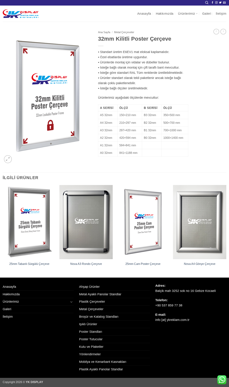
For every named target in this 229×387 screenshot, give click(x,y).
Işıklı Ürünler (88, 324)
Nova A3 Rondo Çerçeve (86, 263)
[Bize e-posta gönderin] (224, 2)
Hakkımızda (165, 13)
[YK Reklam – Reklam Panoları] (20, 13)
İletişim (221, 13)
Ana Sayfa (104, 32)
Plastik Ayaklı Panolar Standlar (101, 369)
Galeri (206, 13)
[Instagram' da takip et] (216, 2)
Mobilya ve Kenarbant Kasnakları (102, 362)
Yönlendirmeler (90, 354)
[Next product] (216, 32)
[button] (8, 159)
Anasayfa (144, 13)
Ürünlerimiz (186, 13)
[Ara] (206, 3)
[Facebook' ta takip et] (212, 2)
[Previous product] (223, 32)
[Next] (226, 231)
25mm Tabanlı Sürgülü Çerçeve (29, 263)
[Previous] (3, 231)
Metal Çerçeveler (124, 32)
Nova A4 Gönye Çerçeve (199, 263)
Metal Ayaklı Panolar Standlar (100, 294)
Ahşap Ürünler (89, 287)
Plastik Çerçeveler (92, 301)
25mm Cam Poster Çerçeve (142, 263)
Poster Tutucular (91, 339)
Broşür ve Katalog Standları (98, 316)
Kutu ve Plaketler (91, 346)
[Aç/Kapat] (71, 301)
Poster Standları (90, 331)
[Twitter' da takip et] (220, 2)
